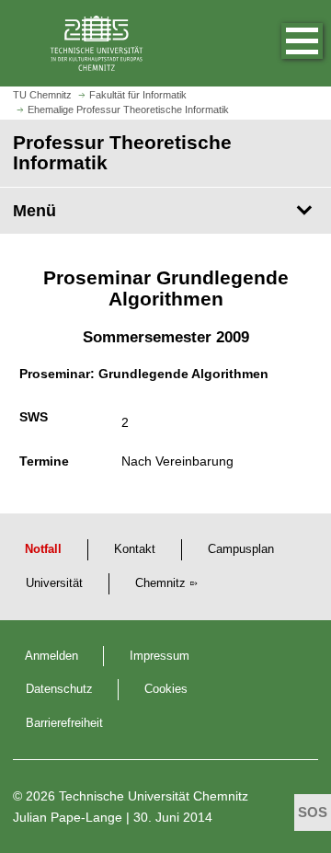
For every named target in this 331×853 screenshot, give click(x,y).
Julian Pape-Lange (67, 817)
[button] (283, 43)
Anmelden (51, 656)
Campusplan (241, 549)
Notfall (43, 549)
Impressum (159, 656)
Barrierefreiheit (64, 723)
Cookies (166, 689)
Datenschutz (59, 689)
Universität (54, 583)
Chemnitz (160, 583)
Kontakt (134, 549)
